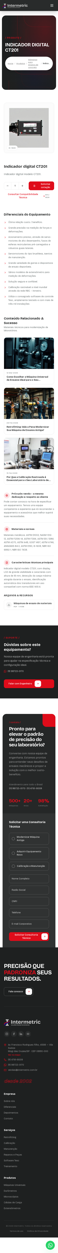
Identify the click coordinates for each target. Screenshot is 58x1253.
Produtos (20, 63)
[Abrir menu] (51, 5)
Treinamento (10, 1166)
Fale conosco (16, 991)
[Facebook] (14, 1034)
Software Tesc (11, 1160)
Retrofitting (10, 1137)
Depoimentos (11, 1112)
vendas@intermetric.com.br (22, 1070)
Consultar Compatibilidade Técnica (23, 196)
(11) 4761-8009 (34, 788)
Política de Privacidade (37, 1231)
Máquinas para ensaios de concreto (33, 63)
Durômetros (10, 1191)
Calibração (9, 1143)
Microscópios (11, 1196)
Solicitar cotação (45, 186)
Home (10, 63)
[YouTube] (28, 1034)
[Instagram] (7, 1034)
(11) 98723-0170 (17, 788)
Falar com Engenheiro (20, 683)
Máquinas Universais (14, 1185)
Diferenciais (10, 1107)
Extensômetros (12, 1208)
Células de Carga (13, 1202)
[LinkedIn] (21, 1034)
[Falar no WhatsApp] (50, 1245)
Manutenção (10, 1149)
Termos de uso (16, 1231)
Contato (8, 1118)
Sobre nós (9, 1101)
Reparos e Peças (13, 1154)
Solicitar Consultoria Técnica (26, 936)
